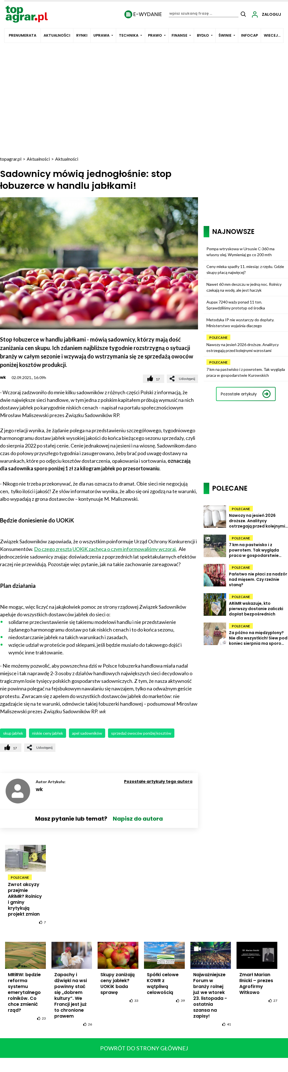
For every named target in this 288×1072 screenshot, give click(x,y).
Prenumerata (22, 35)
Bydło (203, 35)
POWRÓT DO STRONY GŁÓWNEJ (144, 1048)
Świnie (225, 35)
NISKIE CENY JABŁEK (47, 733)
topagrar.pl (10, 158)
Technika (128, 35)
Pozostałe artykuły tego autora (158, 781)
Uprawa (101, 35)
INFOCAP (249, 35)
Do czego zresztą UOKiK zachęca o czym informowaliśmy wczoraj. (105, 549)
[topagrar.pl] (26, 13)
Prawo (155, 35)
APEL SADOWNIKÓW (87, 733)
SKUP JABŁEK (13, 733)
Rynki (81, 35)
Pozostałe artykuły (239, 394)
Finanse (179, 35)
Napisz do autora (138, 819)
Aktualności (57, 35)
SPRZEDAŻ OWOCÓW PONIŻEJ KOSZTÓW (141, 733)
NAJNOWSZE (233, 231)
